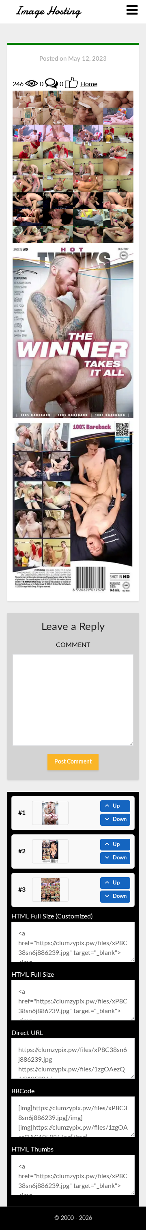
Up (116, 806)
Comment (73, 645)
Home (88, 84)
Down (120, 819)
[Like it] (71, 82)
